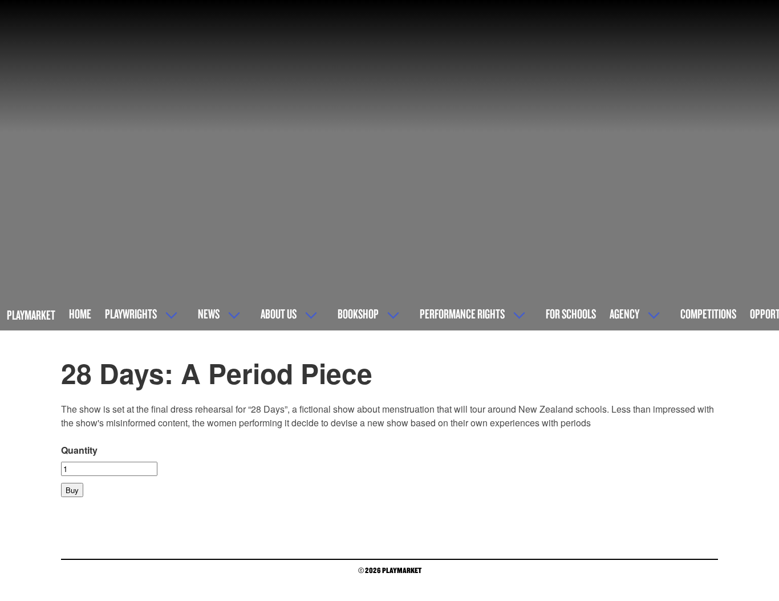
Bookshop (358, 313)
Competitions (708, 313)
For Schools (571, 313)
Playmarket (31, 314)
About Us (279, 313)
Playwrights (131, 313)
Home (80, 313)
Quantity (79, 450)
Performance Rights (462, 313)
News (209, 313)
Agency (624, 313)
